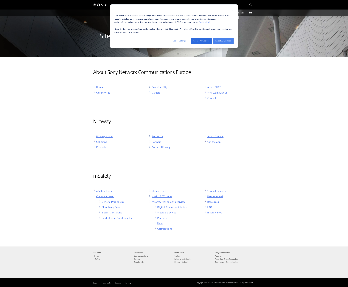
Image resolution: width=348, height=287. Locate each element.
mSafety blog (214, 212)
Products (101, 147)
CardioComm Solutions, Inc (117, 217)
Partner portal (215, 196)
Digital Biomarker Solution (172, 207)
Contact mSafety (216, 190)
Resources (157, 136)
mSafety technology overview (168, 201)
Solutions (101, 141)
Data (160, 223)
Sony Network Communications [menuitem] (226, 262)
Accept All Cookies (201, 41)
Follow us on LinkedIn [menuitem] (182, 259)
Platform (162, 217)
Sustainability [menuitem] (139, 262)
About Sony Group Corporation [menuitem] (226, 259)
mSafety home (104, 190)
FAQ (209, 207)
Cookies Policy (205, 22)
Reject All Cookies (223, 41)
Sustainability (159, 87)
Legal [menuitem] (95, 283)
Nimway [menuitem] (97, 256)
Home (99, 87)
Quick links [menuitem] (138, 253)
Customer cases (105, 196)
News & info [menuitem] (179, 253)
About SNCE (214, 87)
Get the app (214, 141)
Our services (103, 92)
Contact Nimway (161, 147)
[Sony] (100, 6)
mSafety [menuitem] (97, 259)
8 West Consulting (112, 212)
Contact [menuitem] (240, 12)
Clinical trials (159, 190)
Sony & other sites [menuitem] (222, 253)
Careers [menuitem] (137, 259)
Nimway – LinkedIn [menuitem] (181, 262)
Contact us (213, 98)
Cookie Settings (179, 41)
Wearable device (166, 212)
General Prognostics (113, 201)
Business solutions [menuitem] (141, 256)
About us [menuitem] (218, 256)
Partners (156, 141)
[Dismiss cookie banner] (233, 10)
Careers (156, 92)
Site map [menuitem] (128, 283)
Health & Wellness (162, 196)
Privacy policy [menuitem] (106, 283)
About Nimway (215, 136)
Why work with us (217, 92)
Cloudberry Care (111, 207)
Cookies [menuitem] (118, 283)
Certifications (164, 228)
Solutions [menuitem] (97, 253)
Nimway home (104, 136)
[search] (249, 4)
